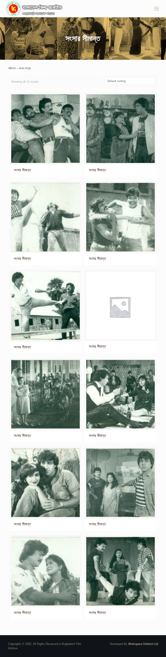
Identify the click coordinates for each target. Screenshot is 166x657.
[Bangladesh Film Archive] (35, 8)
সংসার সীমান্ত (22, 170)
